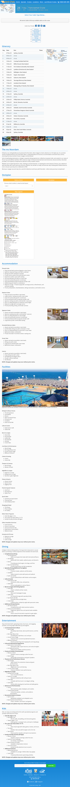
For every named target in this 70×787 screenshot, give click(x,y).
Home (18, 2)
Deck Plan (36, 33)
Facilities (36, 36)
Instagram (39, 781)
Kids (36, 41)
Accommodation (36, 34)
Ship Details (36, 31)
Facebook (31, 781)
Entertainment (36, 39)
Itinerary (36, 29)
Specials (23, 2)
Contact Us (43, 775)
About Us (36, 775)
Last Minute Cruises (50, 2)
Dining (36, 38)
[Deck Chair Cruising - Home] (8, 2)
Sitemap (30, 775)
